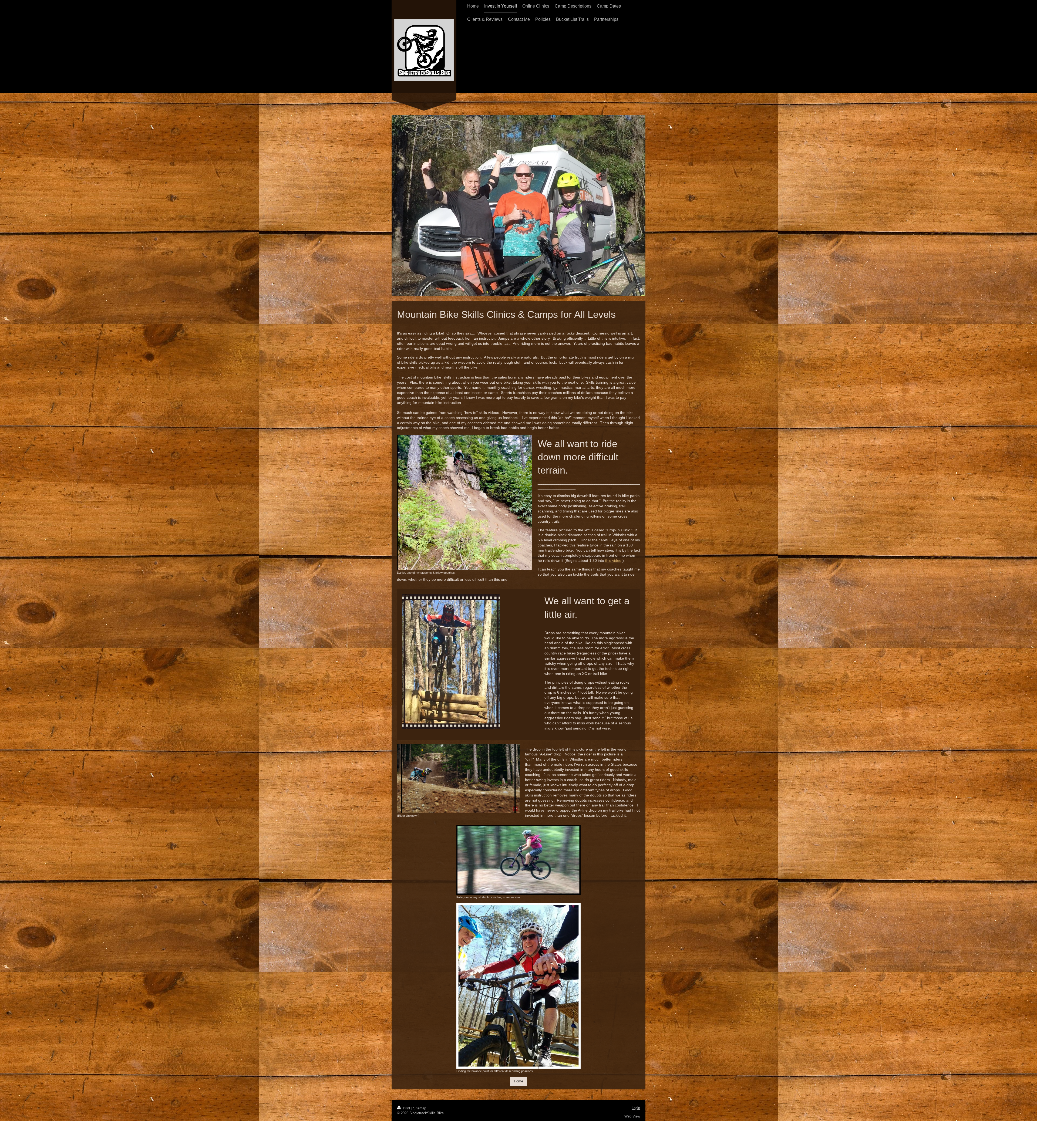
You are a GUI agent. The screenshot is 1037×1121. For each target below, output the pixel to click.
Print (406, 1108)
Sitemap (419, 1108)
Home (518, 1081)
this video (613, 560)
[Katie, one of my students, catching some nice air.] (518, 860)
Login (636, 1108)
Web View (632, 1116)
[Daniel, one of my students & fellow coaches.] (464, 502)
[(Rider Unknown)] (458, 778)
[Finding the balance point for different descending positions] (518, 986)
